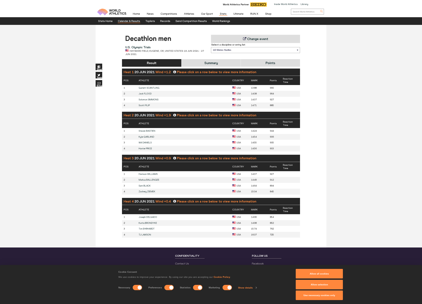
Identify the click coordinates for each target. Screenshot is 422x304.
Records (165, 21)
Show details (245, 287)
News (150, 13)
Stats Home (105, 21)
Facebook (258, 263)
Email (99, 86)
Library (304, 4)
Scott (144, 105)
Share (99, 69)
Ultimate (238, 13)
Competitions (169, 13)
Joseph (148, 217)
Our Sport (207, 13)
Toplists (150, 21)
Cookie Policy (222, 277)
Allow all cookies (319, 273)
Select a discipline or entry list (228, 44)
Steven (147, 131)
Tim (147, 228)
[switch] (169, 287)
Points (270, 63)
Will (145, 142)
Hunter (145, 148)
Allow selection (319, 284)
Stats (223, 13)
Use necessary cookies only (319, 295)
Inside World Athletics (286, 4)
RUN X (254, 13)
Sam (145, 185)
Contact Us (182, 263)
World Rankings (221, 21)
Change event (257, 39)
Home (136, 13)
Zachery (147, 191)
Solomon (148, 99)
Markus (149, 179)
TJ (145, 234)
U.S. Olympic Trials (138, 47)
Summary (211, 63)
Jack (145, 93)
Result (151, 63)
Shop (268, 13)
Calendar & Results (129, 21)
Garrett (149, 88)
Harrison (148, 174)
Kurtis (148, 223)
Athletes (189, 13)
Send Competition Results (191, 21)
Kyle (146, 136)
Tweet (99, 77)
